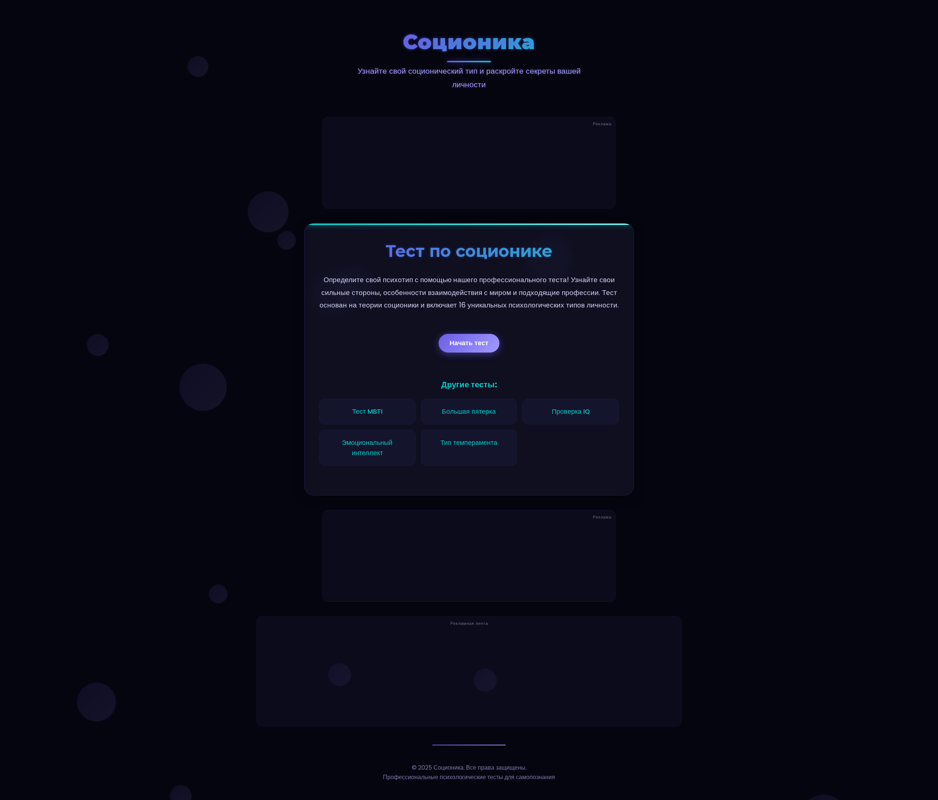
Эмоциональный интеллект (367, 447)
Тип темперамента (468, 442)
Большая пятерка (469, 411)
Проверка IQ (571, 411)
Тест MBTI (367, 411)
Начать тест (469, 343)
